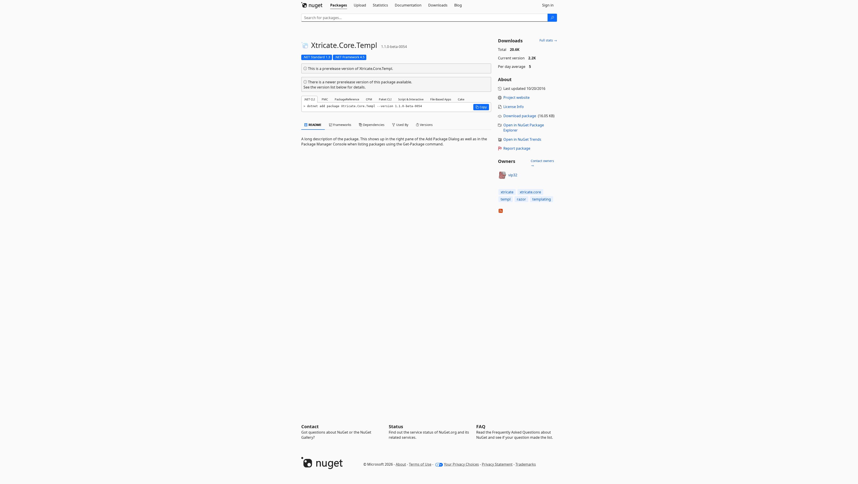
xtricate (507, 192)
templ (506, 199)
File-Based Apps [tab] (440, 99)
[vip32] (502, 175)
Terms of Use (420, 464)
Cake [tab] (461, 99)
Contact (310, 427)
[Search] (552, 18)
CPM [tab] (369, 99)
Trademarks (525, 464)
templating (541, 199)
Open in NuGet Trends (522, 139)
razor (521, 199)
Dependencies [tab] (373, 125)
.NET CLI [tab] (309, 99)
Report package (516, 148)
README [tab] (314, 125)
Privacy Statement (497, 464)
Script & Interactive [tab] (411, 99)
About (401, 464)
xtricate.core (530, 192)
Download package (519, 115)
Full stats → (548, 40)
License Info (513, 106)
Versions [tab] (426, 125)
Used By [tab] (401, 125)
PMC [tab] (325, 99)
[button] (481, 107)
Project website (516, 97)
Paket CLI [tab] (385, 99)
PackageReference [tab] (347, 99)
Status (396, 427)
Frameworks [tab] (341, 125)
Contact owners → (542, 163)
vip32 (512, 175)
